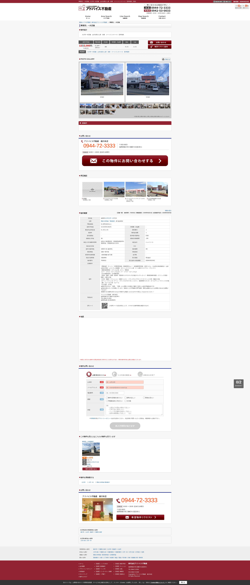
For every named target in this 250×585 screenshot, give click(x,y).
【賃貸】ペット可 (100, 569)
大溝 (101, 557)
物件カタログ (83, 576)
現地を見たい (149, 397)
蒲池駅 (89, 464)
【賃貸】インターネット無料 (103, 571)
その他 (129, 401)
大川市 (107, 218)
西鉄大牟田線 (105, 221)
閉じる (183, 582)
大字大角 (95, 552)
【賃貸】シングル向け (101, 563)
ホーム (81, 563)
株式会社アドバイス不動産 (137, 563)
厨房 (109, 52)
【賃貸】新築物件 (100, 566)
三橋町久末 (103, 552)
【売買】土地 (118, 569)
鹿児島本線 (105, 554)
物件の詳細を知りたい (115, 397)
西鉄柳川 (112, 221)
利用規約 (93, 418)
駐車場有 (126, 52)
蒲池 (120, 557)
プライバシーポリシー (104, 418)
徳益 (116, 557)
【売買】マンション (120, 566)
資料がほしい (131, 397)
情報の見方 (168, 210)
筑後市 (92, 532)
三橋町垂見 (110, 552)
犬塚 (129, 557)
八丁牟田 (105, 557)
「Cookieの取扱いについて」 (157, 582)
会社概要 (82, 566)
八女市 (87, 532)
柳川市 (82, 532)
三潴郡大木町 (98, 532)
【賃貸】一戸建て (100, 574)
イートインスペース (117, 52)
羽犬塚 (124, 557)
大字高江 (137, 552)
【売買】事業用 (119, 571)
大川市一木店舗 (91, 52)
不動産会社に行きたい (115, 401)
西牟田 (141, 557)
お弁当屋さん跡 (102, 52)
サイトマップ (83, 574)
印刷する (167, 59)
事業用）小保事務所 (88, 441)
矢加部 (112, 557)
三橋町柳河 (118, 552)
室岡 (143, 552)
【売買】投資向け (120, 574)
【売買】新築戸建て (120, 563)
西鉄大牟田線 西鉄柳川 (103, 482)
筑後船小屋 (134, 557)
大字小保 (96, 462)
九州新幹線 (113, 554)
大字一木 (111, 218)
